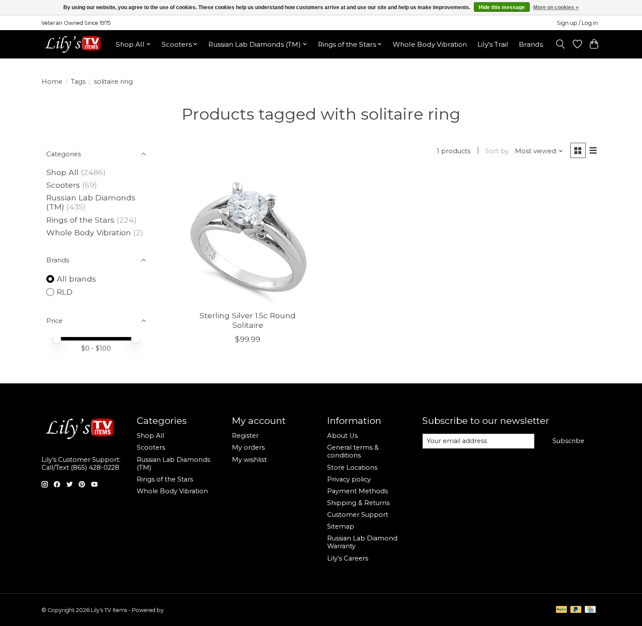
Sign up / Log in (577, 23)
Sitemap (340, 526)
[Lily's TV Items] (75, 44)
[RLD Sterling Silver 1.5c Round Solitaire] (248, 238)
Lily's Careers (347, 558)
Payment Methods (357, 491)
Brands (531, 44)
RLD (64, 291)
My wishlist (249, 460)
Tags (78, 82)
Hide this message (502, 7)
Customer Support (357, 515)
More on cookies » (556, 7)
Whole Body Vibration (430, 44)
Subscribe (568, 441)
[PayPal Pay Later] (576, 610)
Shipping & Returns (358, 503)
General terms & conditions (353, 451)
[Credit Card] (590, 610)
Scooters (63, 184)
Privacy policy (349, 479)
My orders (248, 447)
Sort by (497, 151)
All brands (76, 278)
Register (245, 436)
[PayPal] (561, 610)
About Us (342, 436)
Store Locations (352, 467)
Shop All (62, 172)
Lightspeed (179, 610)
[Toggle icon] (560, 44)
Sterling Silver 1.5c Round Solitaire (248, 320)
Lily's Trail (492, 44)
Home (51, 82)
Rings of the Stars (80, 219)
